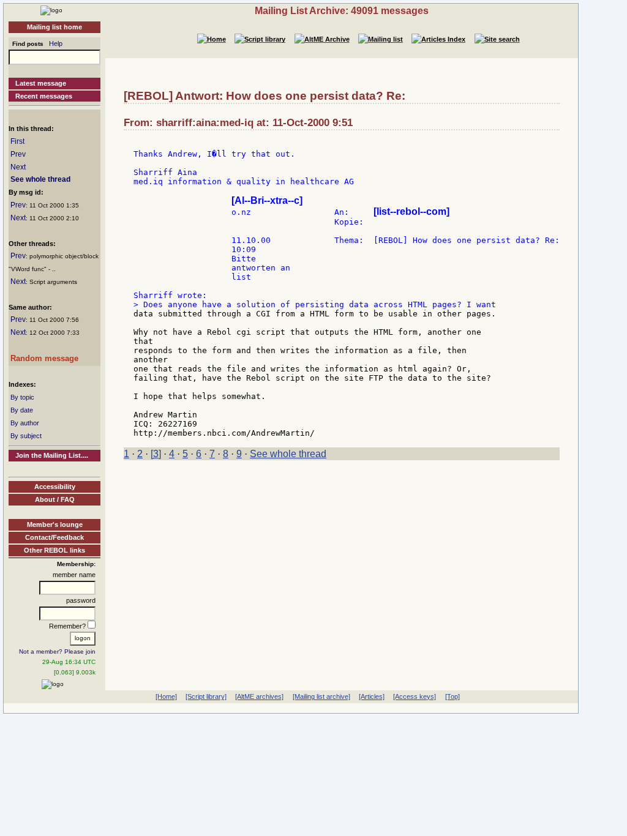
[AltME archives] (259, 696)
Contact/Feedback (54, 537)
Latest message (40, 83)
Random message (44, 358)
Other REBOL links (54, 550)
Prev (18, 154)
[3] (156, 454)
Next (18, 167)
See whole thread (40, 179)
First (17, 141)
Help (55, 43)
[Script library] (206, 696)
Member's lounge (55, 524)
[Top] (452, 696)
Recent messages (43, 96)
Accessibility (54, 486)
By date (21, 410)
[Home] (51, 9)
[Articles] (372, 696)
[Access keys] (414, 696)
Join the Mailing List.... (51, 455)
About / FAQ (55, 499)
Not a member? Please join (57, 651)
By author (24, 423)
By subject (26, 435)
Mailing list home (54, 27)
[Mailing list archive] (321, 696)
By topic (22, 397)
